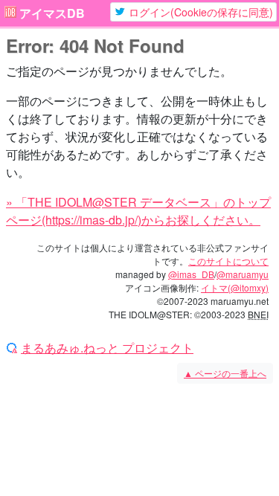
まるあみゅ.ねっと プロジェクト (107, 348)
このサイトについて (228, 260)
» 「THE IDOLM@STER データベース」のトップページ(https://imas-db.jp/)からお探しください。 (138, 210)
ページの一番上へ (225, 373)
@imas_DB (191, 274)
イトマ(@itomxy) (235, 287)
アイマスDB (52, 13)
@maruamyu (243, 274)
